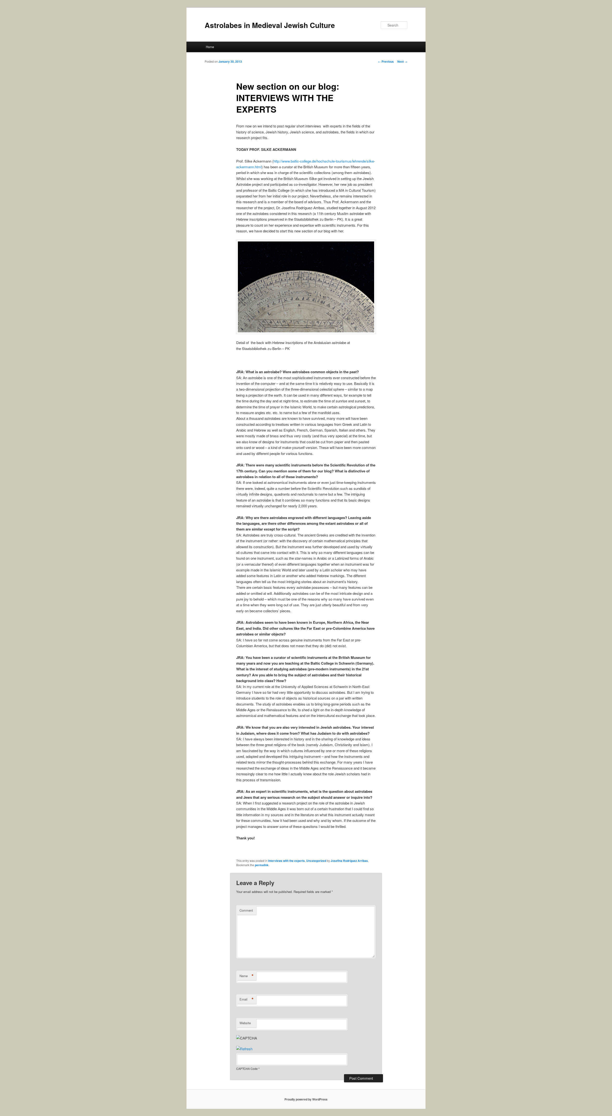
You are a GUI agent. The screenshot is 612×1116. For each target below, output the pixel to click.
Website (245, 1023)
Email (247, 999)
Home (210, 46)
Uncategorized (316, 861)
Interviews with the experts (286, 861)
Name (247, 976)
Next (402, 61)
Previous (386, 61)
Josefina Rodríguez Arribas (349, 861)
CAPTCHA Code (247, 1069)
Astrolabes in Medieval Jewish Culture (270, 25)
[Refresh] (244, 1048)
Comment (246, 910)
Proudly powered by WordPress (306, 1099)
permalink (261, 865)
